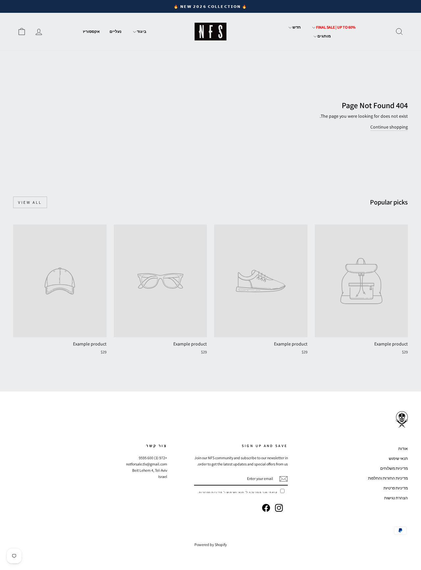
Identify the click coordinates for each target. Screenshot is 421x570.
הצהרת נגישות (396, 497)
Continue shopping (389, 127)
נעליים (115, 31)
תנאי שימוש (398, 458)
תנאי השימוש (235, 492)
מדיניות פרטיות (396, 488)
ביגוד (141, 31)
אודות (403, 448)
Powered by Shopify (210, 544)
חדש (296, 27)
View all (30, 202)
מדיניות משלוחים (394, 468)
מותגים (324, 36)
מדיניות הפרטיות (210, 492)
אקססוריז (91, 31)
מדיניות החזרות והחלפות (388, 478)
